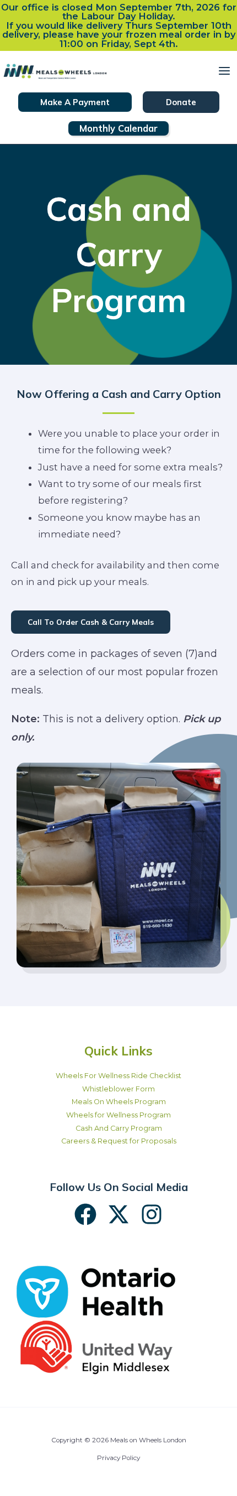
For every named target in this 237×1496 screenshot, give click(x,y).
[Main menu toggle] (224, 71)
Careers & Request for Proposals (118, 1141)
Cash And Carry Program (119, 1128)
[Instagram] (152, 1214)
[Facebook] (85, 1214)
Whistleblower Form (118, 1089)
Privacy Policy (118, 1458)
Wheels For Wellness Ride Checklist (118, 1075)
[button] (75, 102)
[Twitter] (118, 1214)
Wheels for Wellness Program (118, 1115)
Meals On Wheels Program (119, 1102)
